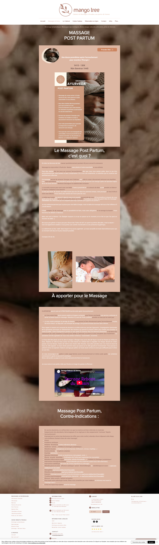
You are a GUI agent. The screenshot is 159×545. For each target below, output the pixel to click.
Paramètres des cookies (138, 542)
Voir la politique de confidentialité (36, 543)
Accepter (151, 542)
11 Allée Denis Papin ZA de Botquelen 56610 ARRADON (97, 501)
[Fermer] (157, 542)
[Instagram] (94, 522)
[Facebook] (97, 522)
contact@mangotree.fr (57, 535)
